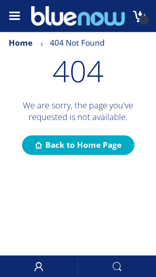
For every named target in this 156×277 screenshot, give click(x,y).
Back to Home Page (83, 145)
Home (20, 42)
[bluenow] (78, 15)
